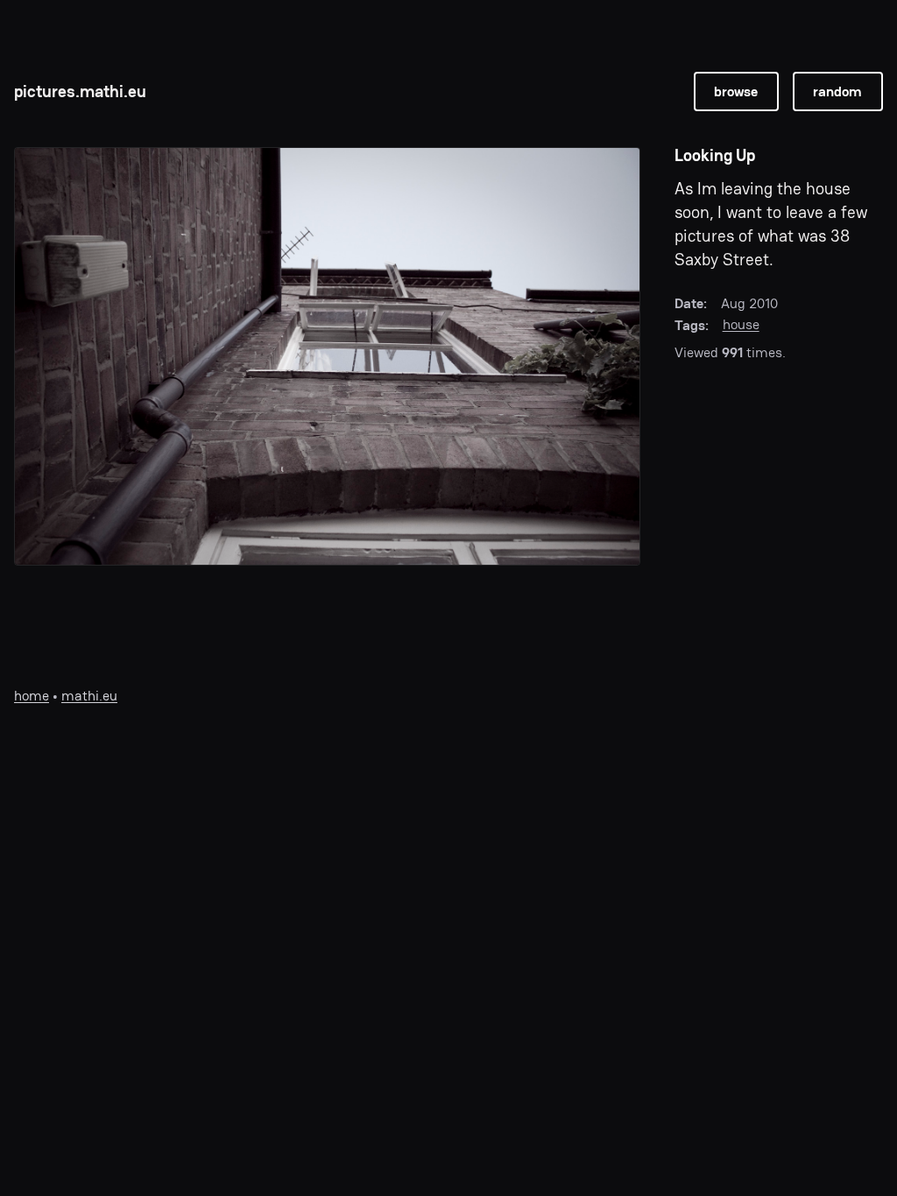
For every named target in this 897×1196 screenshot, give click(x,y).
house (741, 324)
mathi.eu (89, 695)
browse (736, 91)
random (837, 91)
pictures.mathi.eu (80, 91)
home (31, 695)
